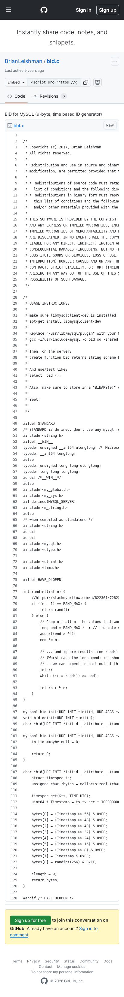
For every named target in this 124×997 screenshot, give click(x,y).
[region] (62, 516)
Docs (108, 961)
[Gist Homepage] (44, 10)
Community (89, 961)
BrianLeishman (23, 61)
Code (19, 96)
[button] (86, 82)
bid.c (53, 61)
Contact (45, 966)
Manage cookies (71, 966)
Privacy (33, 961)
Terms (17, 961)
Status (69, 961)
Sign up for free (30, 920)
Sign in (83, 10)
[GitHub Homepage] (44, 981)
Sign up (107, 10)
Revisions (52, 96)
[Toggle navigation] (8, 10)
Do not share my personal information (62, 972)
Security (52, 961)
